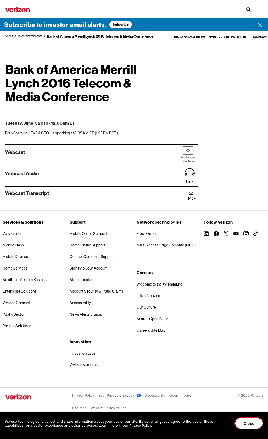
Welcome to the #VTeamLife (159, 284)
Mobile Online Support (88, 233)
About (9, 36)
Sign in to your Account (89, 268)
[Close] (260, 24)
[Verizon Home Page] (18, 396)
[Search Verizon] (248, 9)
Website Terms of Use (109, 408)
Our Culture (146, 307)
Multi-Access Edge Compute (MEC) (166, 245)
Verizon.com (13, 233)
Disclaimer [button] (259, 37)
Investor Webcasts (30, 36)
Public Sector (14, 314)
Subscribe (121, 24)
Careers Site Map (151, 330)
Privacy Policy (83, 395)
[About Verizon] (17, 9)
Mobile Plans (13, 245)
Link (189, 181)
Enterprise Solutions (20, 291)
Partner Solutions (17, 325)
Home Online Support (87, 245)
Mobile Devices (15, 256)
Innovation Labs (83, 353)
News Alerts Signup (86, 314)
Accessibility (80, 302)
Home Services (15, 268)
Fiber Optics (147, 233)
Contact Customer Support (92, 256)
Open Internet (181, 395)
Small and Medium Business (26, 279)
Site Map (79, 408)
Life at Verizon (148, 295)
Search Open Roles (153, 318)
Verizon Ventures (84, 365)
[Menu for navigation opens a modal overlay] (260, 9)
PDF (192, 198)
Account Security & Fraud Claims (97, 291)
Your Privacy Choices (115, 395)
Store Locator (81, 279)
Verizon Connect (16, 302)
